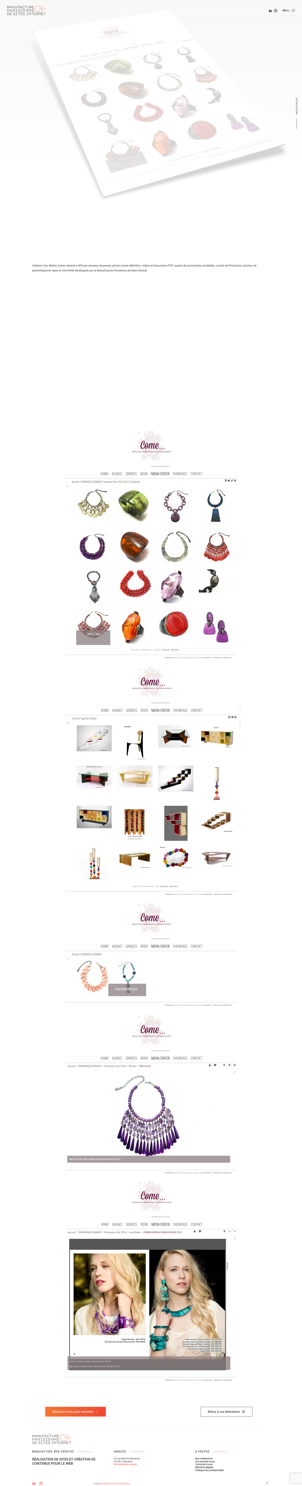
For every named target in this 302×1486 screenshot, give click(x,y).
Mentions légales (204, 1467)
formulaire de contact (125, 1464)
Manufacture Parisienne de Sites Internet (115, 1484)
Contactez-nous (204, 1464)
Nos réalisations (204, 1458)
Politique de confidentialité (209, 1470)
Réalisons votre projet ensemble (73, 1411)
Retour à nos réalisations (224, 1411)
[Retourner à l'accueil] (28, 11)
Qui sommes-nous (205, 1461)
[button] (289, 11)
